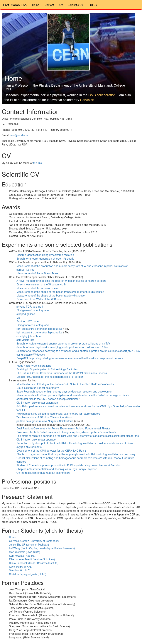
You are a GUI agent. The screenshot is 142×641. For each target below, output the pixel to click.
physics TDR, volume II (29, 306)
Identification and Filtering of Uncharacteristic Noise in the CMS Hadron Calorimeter (65, 384)
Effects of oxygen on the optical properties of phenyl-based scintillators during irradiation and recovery (75, 454)
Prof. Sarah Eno (15, 4)
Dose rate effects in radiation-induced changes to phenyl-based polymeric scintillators (66, 432)
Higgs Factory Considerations (33, 365)
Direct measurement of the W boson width (41, 284)
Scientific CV (75, 5)
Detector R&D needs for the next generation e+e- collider (49, 376)
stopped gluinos (25, 314)
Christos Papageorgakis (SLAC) (27, 574)
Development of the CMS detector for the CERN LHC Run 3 (51, 450)
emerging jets (24, 336)
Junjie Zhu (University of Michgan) (29, 544)
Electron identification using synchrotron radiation (45, 255)
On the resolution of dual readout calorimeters (43, 472)
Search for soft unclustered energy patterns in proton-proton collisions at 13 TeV (63, 343)
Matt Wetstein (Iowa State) (24, 552)
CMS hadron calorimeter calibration (37, 402)
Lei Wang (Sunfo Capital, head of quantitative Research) (42, 548)
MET (19, 317)
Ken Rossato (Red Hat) (22, 555)
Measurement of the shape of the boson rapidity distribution (51, 295)
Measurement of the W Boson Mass (37, 273)
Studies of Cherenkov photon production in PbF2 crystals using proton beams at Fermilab (68, 465)
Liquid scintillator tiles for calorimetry (37, 388)
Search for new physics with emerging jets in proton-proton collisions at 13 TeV (62, 347)
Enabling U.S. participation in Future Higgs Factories (47, 369)
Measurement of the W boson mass (37, 288)
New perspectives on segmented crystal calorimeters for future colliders (58, 413)
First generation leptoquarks (32, 310)
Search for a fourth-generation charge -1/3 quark (45, 258)
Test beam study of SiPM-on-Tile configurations (44, 417)
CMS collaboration (102, 94)
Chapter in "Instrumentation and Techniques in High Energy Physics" (56, 469)
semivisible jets (25, 340)
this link (37, 163)
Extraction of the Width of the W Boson (39, 299)
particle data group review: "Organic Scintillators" (45, 421)
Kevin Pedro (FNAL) (21, 566)
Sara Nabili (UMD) (19, 570)
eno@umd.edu (19, 135)
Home (35, 5)
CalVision (87, 99)
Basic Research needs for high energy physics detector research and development (64, 391)
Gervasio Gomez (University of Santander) (34, 541)
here (39, 336)
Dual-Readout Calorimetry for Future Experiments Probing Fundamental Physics (63, 428)
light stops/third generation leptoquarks (39, 328)
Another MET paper (28, 321)
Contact (49, 5)
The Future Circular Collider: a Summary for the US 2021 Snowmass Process (61, 373)
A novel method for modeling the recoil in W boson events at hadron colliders (61, 280)
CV (61, 5)
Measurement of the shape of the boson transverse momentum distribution (60, 292)
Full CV (93, 5)
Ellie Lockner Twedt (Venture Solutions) (32, 559)
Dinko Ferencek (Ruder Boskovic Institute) (33, 563)
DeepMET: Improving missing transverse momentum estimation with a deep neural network (69, 358)
